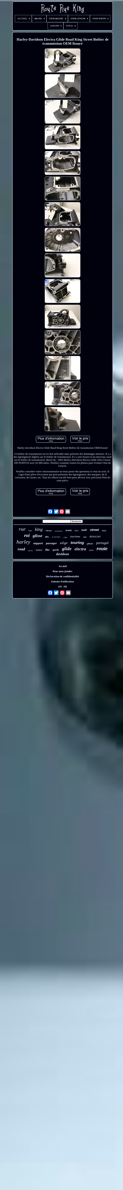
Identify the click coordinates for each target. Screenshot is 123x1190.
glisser (90, 543)
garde (56, 549)
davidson (62, 554)
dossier (95, 536)
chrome (49, 530)
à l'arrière (56, 537)
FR (65, 586)
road (21, 549)
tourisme (75, 536)
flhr (47, 549)
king (39, 529)
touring (77, 542)
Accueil (62, 566)
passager (51, 543)
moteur (39, 550)
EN (60, 586)
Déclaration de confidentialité (62, 576)
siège (64, 543)
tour (30, 530)
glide (67, 548)
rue (22, 529)
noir (84, 530)
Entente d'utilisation (62, 581)
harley (23, 542)
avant (69, 530)
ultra (76, 530)
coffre (65, 537)
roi (27, 535)
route (102, 548)
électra (30, 550)
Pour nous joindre (62, 571)
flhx (47, 537)
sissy (104, 530)
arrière (91, 550)
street (94, 530)
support (38, 543)
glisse (37, 535)
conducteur (59, 531)
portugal (102, 543)
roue (85, 537)
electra (80, 549)
